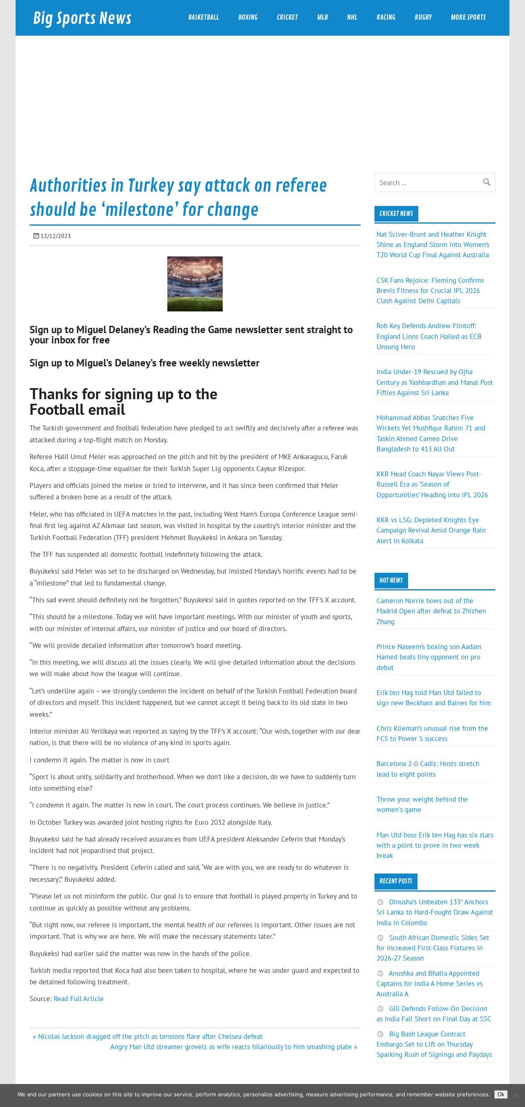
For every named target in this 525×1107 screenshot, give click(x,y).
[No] (515, 1095)
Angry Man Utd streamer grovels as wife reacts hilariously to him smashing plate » (233, 1046)
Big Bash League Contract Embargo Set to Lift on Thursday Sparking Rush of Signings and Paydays (434, 1044)
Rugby (423, 17)
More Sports (468, 17)
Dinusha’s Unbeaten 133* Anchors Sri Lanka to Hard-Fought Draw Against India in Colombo (435, 912)
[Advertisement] (262, 111)
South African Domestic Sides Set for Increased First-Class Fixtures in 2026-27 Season (433, 948)
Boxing (248, 17)
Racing (386, 17)
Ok (501, 1094)
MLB (322, 17)
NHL (352, 17)
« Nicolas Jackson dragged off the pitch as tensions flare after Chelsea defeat (147, 1036)
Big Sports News (82, 19)
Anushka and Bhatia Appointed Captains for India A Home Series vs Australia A (430, 983)
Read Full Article (79, 998)
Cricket (287, 17)
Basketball (203, 17)
